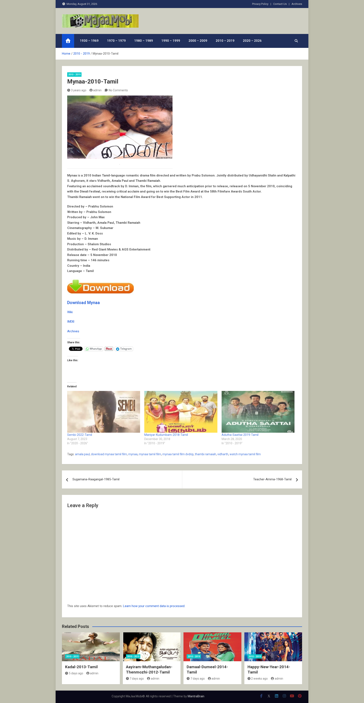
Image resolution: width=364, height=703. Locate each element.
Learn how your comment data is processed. (154, 606)
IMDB (70, 321)
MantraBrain (196, 696)
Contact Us (280, 3)
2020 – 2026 (252, 41)
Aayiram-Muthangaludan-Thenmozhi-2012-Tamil (149, 669)
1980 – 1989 (143, 41)
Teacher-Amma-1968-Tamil (272, 479)
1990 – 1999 (170, 41)
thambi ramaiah (205, 454)
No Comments (118, 90)
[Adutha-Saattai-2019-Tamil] (258, 412)
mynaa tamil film (150, 454)
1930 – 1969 (89, 41)
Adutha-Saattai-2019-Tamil (240, 434)
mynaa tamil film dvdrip (178, 454)
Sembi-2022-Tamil (79, 434)
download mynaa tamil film (109, 454)
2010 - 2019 (74, 74)
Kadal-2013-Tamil (81, 666)
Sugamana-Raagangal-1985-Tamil (95, 479)
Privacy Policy (260, 3)
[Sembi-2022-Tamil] (103, 412)
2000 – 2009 (198, 41)
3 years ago (78, 90)
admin (97, 90)
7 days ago (137, 678)
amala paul (82, 454)
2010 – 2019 (225, 41)
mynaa (133, 454)
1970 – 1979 (116, 41)
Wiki (70, 312)
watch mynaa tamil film (245, 454)
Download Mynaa (83, 302)
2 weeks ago (259, 678)
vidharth (222, 454)
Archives (297, 3)
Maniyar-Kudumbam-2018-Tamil (166, 434)
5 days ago (76, 673)
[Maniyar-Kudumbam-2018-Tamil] (180, 412)
